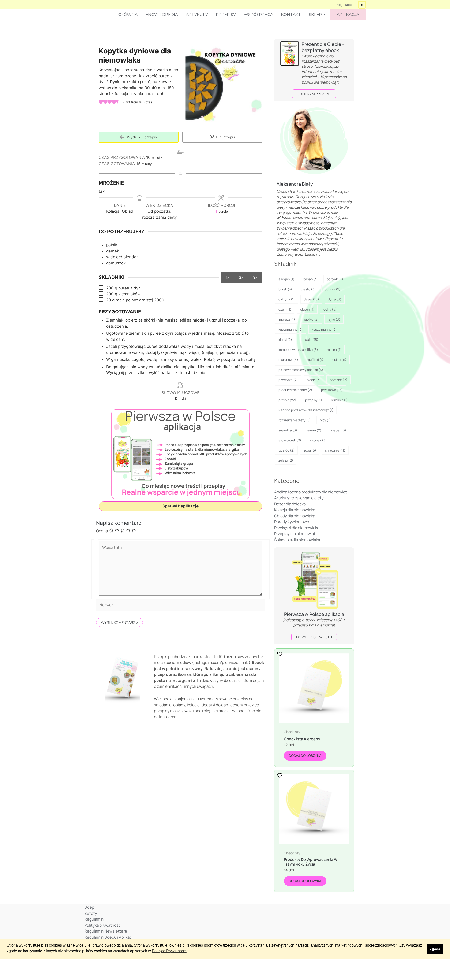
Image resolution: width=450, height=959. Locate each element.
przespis (339, 400)
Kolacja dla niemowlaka (294, 509)
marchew (288, 359)
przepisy (313, 400)
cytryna (286, 299)
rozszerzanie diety (294, 420)
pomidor (338, 380)
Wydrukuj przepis (141, 137)
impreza (286, 319)
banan (310, 279)
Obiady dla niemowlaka (294, 515)
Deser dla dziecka (290, 504)
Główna (128, 14)
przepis (287, 400)
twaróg (286, 450)
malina (334, 349)
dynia (334, 299)
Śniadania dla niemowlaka (297, 539)
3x (255, 277)
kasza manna (324, 329)
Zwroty (90, 913)
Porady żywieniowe (291, 521)
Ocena (102, 530)
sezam (313, 430)
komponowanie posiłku (298, 349)
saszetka (287, 430)
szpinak (318, 440)
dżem (284, 309)
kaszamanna (290, 329)
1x (227, 277)
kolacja (309, 339)
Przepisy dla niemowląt (294, 533)
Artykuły (197, 14)
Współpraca (258, 14)
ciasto (308, 289)
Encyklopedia (162, 14)
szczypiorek (289, 440)
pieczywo (288, 380)
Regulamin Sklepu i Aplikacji (109, 937)
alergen (286, 279)
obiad (339, 359)
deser (311, 299)
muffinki (315, 359)
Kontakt (291, 14)
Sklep (315, 14)
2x (241, 277)
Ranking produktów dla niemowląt (306, 410)
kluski (285, 339)
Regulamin (94, 919)
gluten (307, 309)
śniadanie (335, 450)
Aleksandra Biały (295, 184)
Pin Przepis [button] (225, 137)
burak (285, 289)
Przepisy (226, 14)
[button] (324, 15)
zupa (310, 450)
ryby (325, 420)
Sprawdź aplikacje (180, 506)
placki (314, 380)
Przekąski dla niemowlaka (296, 527)
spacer (338, 430)
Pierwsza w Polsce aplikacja (314, 614)
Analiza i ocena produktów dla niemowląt (310, 492)
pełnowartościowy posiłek (300, 369)
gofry (330, 309)
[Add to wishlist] (280, 654)
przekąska (332, 390)
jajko (334, 319)
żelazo (285, 460)
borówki (335, 279)
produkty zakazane (295, 390)
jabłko (311, 319)
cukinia (333, 289)
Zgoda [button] (435, 949)
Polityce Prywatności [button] (169, 951)
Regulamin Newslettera (105, 931)
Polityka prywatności (103, 925)
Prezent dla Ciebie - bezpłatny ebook (323, 47)
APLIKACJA (348, 14)
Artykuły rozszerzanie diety (299, 497)
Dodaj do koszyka (305, 755)
